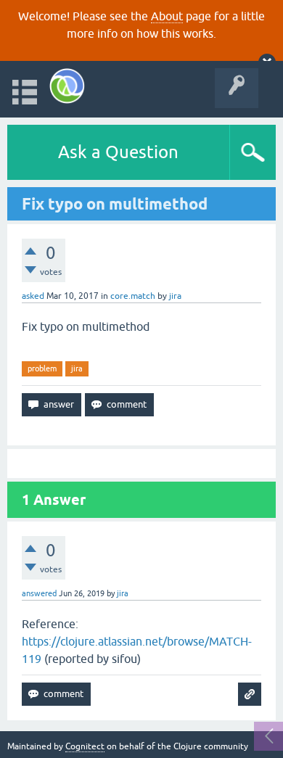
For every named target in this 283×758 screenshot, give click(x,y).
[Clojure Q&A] (67, 86)
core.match (132, 296)
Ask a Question (118, 152)
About (167, 15)
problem (42, 368)
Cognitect (84, 746)
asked (33, 296)
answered (39, 593)
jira (77, 368)
